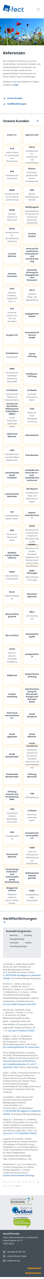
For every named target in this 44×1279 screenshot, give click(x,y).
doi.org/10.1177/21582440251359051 (20, 1133)
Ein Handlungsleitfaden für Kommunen (21, 1047)
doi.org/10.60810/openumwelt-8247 (19, 1004)
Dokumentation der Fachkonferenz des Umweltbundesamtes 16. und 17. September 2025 (20, 1064)
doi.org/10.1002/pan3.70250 (21, 1030)
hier (16, 85)
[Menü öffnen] (38, 9)
